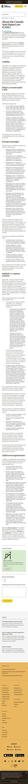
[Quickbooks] (10, 749)
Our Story (4, 713)
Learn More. (7, 568)
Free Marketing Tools (18, 690)
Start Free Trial (19, 6)
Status (3, 703)
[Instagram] (12, 761)
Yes (5, 579)
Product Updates (5, 690)
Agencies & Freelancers (18, 702)
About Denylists (6, 646)
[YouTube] (19, 761)
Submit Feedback (7, 600)
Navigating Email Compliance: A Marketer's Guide (12, 675)
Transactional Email (6, 694)
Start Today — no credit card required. (14, 2)
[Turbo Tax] (9, 747)
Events (15, 706)
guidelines (7, 532)
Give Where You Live (6, 718)
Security (3, 700)
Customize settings (14, 781)
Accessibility (4, 722)
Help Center (5, 18)
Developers (16, 704)
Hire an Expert (5, 732)
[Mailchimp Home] (6, 6)
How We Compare (5, 696)
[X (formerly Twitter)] (8, 761)
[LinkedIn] (15, 761)
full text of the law (12, 527)
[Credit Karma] (17, 747)
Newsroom (4, 716)
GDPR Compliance (6, 698)
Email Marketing (5, 692)
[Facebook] (5, 761)
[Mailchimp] (18, 749)
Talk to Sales (4, 736)
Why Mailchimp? (5, 688)
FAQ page (19, 531)
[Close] (26, 773)
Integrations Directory (18, 694)
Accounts (11, 18)
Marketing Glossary (18, 692)
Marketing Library (17, 688)
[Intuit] (14, 744)
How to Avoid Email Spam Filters (8, 669)
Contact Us (4, 730)
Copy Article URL (7, 31)
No (5, 581)
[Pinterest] (23, 761)
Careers (3, 720)
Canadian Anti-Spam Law (10, 32)
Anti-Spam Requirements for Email (12, 621)
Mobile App (4, 705)
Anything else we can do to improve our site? (13, 584)
